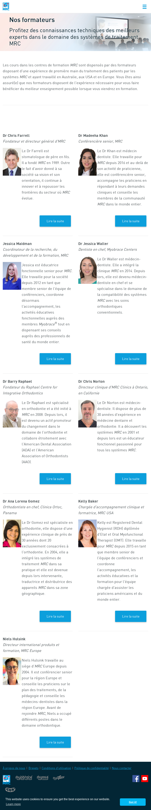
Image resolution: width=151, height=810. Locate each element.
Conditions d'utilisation (56, 768)
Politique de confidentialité (91, 768)
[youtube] (144, 778)
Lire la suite (55, 221)
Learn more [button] (13, 804)
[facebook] (135, 778)
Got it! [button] (133, 802)
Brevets (33, 768)
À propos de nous (14, 768)
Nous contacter (121, 768)
